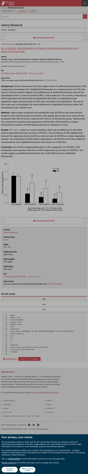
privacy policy (14, 459)
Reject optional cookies (27, 469)
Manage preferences (9, 463)
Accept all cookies (9, 469)
